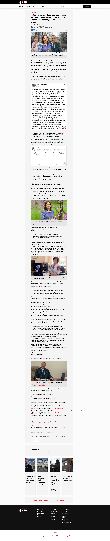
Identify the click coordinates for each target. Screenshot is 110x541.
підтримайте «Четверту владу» (41, 429)
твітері (48, 422)
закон (51, 333)
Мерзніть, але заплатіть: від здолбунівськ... (55, 480)
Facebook (65, 511)
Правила (52, 513)
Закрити (55, 532)
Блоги (37, 6)
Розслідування (30, 6)
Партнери (53, 517)
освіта (63, 436)
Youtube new (66, 519)
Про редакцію (54, 511)
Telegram (65, 513)
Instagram (65, 514)
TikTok (64, 517)
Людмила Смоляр (48, 27)
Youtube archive (66, 522)
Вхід (90, 2)
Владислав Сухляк (45, 436)
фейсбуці (42, 422)
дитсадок (56, 436)
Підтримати (84, 2)
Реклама (52, 516)
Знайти (87, 6)
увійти (54, 453)
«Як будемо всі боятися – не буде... (42, 480)
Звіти (51, 514)
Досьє (42, 6)
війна (33, 440)
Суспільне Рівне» (38, 356)
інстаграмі (34, 422)
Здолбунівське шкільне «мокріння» (67, 478)
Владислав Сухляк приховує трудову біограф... (30, 480)
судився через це (41, 385)
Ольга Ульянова (39, 27)
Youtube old (65, 521)
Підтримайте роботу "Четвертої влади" (55, 536)
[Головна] (24, 2)
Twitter (64, 516)
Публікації (21, 6)
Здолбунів (35, 436)
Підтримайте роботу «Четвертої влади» (49, 500)
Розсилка (52, 521)
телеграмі (55, 421)
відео (38, 440)
